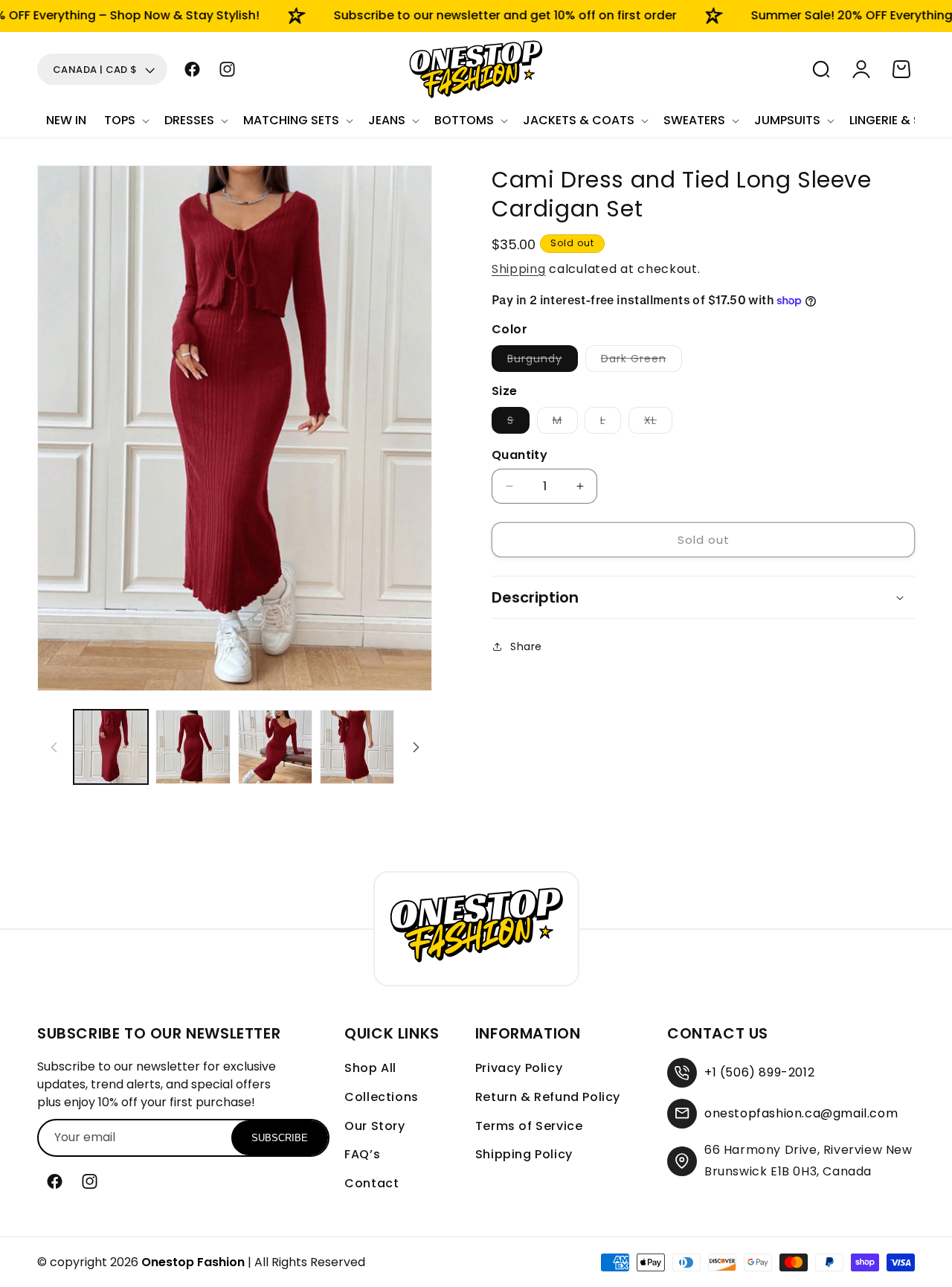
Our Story (374, 1125)
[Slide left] (53, 747)
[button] (125, 121)
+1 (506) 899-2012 (759, 1072)
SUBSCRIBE (279, 1137)
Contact (371, 1183)
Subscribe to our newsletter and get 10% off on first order (479, 15)
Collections (381, 1096)
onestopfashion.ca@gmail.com (801, 1113)
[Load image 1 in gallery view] (111, 747)
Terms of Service (529, 1125)
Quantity (519, 454)
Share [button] (526, 646)
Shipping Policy (524, 1154)
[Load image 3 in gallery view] (275, 747)
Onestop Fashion (193, 1262)
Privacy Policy (518, 1067)
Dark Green (641, 361)
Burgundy (542, 361)
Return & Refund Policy (547, 1096)
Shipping (519, 268)
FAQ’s (362, 1154)
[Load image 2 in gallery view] (192, 747)
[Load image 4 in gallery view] (357, 747)
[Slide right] (415, 747)
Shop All (370, 1067)
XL (658, 423)
